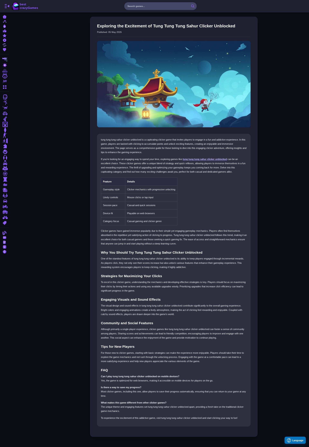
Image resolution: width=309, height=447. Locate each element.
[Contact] (4, 237)
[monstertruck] (4, 212)
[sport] (4, 173)
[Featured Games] (4, 35)
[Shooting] (4, 59)
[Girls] (4, 76)
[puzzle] (4, 146)
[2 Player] (4, 157)
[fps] (4, 135)
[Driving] (4, 162)
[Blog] (4, 232)
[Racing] (4, 81)
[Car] (4, 113)
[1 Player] (4, 130)
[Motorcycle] (4, 206)
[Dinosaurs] (4, 108)
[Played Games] (4, 40)
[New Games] (4, 21)
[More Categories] (4, 86)
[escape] (4, 141)
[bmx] (4, 217)
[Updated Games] (4, 44)
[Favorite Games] (4, 49)
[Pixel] (4, 168)
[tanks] (4, 184)
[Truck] (4, 190)
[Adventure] (4, 70)
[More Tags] (4, 222)
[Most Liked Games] (4, 30)
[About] (4, 246)
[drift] (4, 201)
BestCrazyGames (24, 6)
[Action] (4, 65)
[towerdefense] (4, 179)
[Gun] (4, 119)
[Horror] (4, 152)
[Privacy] (4, 251)
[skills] (4, 195)
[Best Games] (4, 26)
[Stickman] (4, 102)
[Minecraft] (4, 124)
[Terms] (4, 242)
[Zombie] (4, 97)
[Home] (4, 16)
